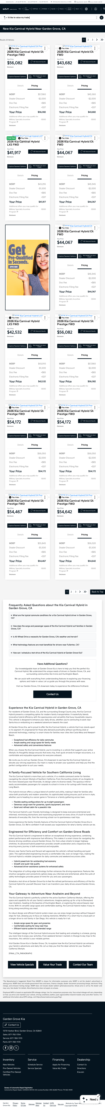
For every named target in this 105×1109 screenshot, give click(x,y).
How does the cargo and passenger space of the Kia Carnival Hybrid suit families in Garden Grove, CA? (51, 627)
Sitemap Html (39, 1104)
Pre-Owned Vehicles (11, 1068)
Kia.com (80, 1072)
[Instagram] (10, 1047)
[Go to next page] (97, 39)
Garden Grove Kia (6, 1104)
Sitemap (32, 1104)
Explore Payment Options (17, 76)
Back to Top (97, 592)
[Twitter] (16, 1047)
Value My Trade (59, 1068)
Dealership (83, 1059)
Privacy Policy (15, 1104)
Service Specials (35, 1068)
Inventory (8, 1059)
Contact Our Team (83, 964)
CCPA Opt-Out (53, 1104)
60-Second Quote (39, 62)
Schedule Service (35, 1065)
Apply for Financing (61, 1065)
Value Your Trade (52, 964)
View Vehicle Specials (22, 964)
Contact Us (52, 694)
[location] (51, 1)
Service (32, 1059)
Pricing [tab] (34, 86)
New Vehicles (8, 1065)
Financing (58, 1059)
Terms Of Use (23, 1104)
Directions (81, 1068)
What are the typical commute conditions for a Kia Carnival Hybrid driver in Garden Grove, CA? (51, 616)
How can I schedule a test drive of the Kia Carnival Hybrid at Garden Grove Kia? (47, 653)
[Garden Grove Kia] (10, 9)
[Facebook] (5, 1047)
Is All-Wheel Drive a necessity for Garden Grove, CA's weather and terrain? (45, 637)
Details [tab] (20, 86)
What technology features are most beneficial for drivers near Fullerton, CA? (46, 645)
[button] (14, 48)
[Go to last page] (102, 39)
